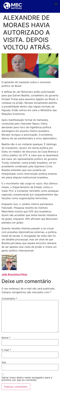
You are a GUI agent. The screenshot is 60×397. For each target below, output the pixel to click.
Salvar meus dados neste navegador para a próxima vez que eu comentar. (27, 378)
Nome (6, 337)
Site (4, 362)
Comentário (9, 298)
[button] (55, 4)
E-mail (6, 350)
